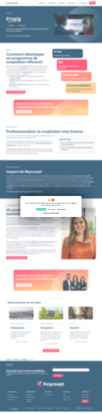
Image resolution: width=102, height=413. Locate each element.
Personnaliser (61, 209)
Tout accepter (41, 209)
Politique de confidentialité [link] (51, 213)
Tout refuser (51, 209)
